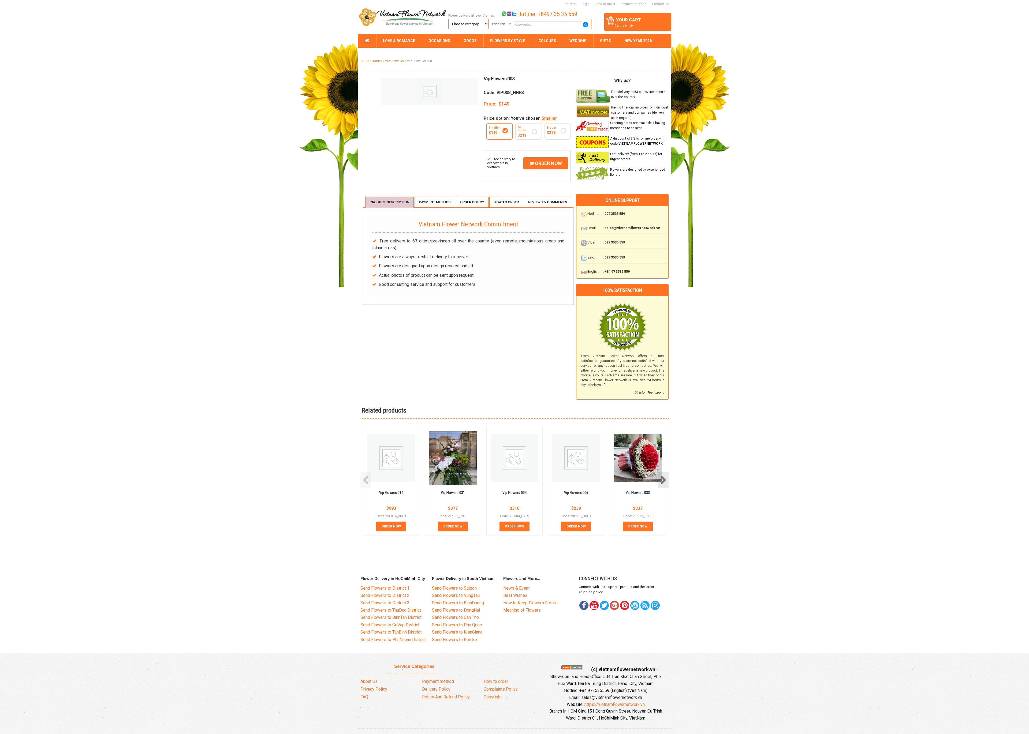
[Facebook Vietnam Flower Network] (583, 605)
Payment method (634, 4)
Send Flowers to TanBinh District (391, 632)
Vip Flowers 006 (576, 492)
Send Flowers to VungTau (456, 595)
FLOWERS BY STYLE (507, 41)
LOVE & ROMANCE (399, 41)
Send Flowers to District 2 (384, 595)
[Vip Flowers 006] (576, 458)
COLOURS (547, 41)
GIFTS (605, 41)
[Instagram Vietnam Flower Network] (655, 605)
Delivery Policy (436, 689)
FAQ (364, 696)
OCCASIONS (439, 41)
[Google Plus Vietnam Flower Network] (614, 605)
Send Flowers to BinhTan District (391, 617)
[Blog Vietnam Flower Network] (634, 605)
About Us (369, 681)
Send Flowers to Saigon (454, 588)
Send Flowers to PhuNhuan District (393, 639)
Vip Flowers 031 (453, 492)
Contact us (660, 4)
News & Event (516, 588)
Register (568, 4)
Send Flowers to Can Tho (455, 617)
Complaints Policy (501, 689)
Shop (364, 61)
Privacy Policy (373, 689)
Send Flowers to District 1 (384, 588)
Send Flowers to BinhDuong (458, 602)
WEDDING (578, 41)
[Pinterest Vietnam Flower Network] (604, 605)
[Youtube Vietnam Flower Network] (594, 605)
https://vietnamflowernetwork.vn (614, 704)
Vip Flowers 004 (514, 492)
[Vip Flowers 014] (391, 458)
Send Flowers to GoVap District (389, 624)
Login (585, 4)
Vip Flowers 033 (638, 492)
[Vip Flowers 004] (514, 458)
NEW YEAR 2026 (638, 41)
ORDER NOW (548, 163)
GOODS (470, 41)
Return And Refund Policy (446, 696)
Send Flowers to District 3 (384, 602)
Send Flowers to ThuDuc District (390, 610)
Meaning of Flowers (522, 610)
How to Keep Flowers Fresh (529, 602)
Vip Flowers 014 (391, 492)
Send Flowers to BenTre (454, 639)
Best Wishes (515, 595)
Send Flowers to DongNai (456, 610)
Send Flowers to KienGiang (457, 632)
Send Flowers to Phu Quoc (457, 624)
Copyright (493, 696)
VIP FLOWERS (394, 61)
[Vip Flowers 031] (453, 458)
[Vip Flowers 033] (638, 458)
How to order (605, 4)
